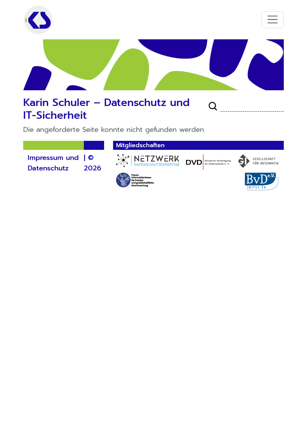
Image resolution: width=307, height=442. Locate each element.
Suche (213, 106)
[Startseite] (38, 19)
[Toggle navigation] (272, 19)
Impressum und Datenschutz (53, 162)
